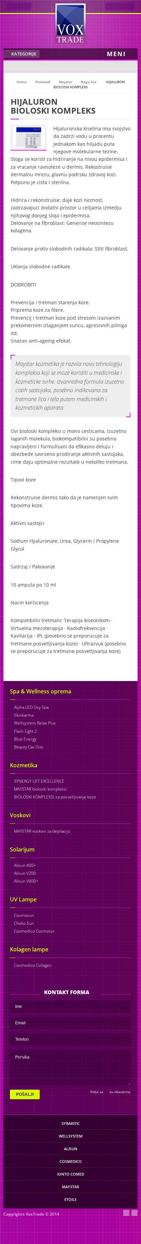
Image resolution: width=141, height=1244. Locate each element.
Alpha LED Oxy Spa (31, 707)
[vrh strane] (70, 1215)
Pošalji (25, 1094)
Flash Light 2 (25, 731)
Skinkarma (24, 715)
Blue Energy (25, 739)
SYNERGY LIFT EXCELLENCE (39, 781)
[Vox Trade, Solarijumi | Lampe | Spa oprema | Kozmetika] (70, 23)
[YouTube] (115, 66)
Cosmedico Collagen (33, 965)
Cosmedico (71, 1161)
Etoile (70, 1199)
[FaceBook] (25, 66)
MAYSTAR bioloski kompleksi (40, 789)
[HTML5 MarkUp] (126, 1213)
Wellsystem (70, 1136)
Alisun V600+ (26, 881)
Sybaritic (71, 1123)
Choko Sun (24, 923)
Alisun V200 (25, 873)
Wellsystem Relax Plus (35, 723)
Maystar (65, 81)
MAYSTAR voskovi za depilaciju (42, 831)
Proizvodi (42, 81)
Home (21, 81)
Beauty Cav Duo (28, 747)
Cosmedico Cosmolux (34, 931)
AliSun (70, 1148)
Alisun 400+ (25, 865)
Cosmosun (24, 915)
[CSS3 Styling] (134, 1213)
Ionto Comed (70, 1174)
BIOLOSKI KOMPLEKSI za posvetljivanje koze (55, 797)
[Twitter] (70, 66)
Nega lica (89, 81)
